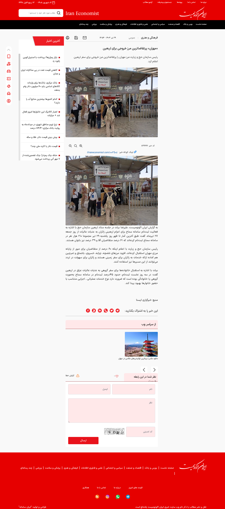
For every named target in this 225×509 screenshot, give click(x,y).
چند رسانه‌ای (83, 24)
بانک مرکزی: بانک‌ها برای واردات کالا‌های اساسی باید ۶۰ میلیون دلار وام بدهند (41, 86)
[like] (117, 376)
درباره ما (203, 2)
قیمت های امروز (135, 487)
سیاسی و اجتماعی (158, 24)
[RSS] (97, 497)
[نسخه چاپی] (68, 37)
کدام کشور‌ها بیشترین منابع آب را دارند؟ (43, 101)
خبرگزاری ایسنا (144, 300)
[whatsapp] (105, 310)
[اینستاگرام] (107, 497)
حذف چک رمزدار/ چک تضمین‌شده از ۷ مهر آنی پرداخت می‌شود (41, 157)
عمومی (132, 38)
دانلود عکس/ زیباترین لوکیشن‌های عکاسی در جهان (138, 358)
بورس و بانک (187, 24)
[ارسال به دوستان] (84, 37)
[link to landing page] (192, 13)
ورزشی (94, 24)
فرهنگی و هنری (121, 24)
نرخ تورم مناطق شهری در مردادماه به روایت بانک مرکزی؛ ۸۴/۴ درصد (41, 126)
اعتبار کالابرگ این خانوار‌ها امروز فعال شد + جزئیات (41, 113)
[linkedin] (99, 310)
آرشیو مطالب (147, 2)
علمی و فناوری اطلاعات (139, 24)
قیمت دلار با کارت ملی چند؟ (44, 146)
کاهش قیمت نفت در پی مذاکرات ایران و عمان (40, 72)
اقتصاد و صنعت (174, 24)
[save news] (76, 37)
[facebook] (87, 310)
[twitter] (111, 310)
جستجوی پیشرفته (165, 2)
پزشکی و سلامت (106, 24)
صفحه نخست (201, 24)
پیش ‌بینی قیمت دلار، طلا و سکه (42, 137)
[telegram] (119, 310)
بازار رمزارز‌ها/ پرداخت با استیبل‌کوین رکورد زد (41, 59)
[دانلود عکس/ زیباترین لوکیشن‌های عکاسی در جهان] (141, 344)
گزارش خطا (70, 375)
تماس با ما (191, 2)
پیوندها (179, 2)
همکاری (86, 487)
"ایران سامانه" (25, 507)
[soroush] (93, 310)
